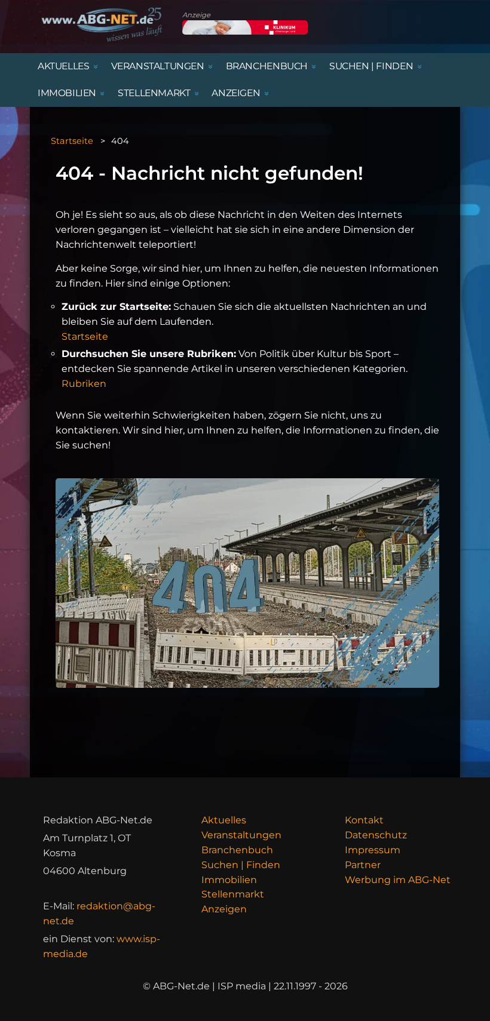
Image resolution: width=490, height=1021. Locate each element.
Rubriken (84, 383)
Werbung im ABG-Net (398, 879)
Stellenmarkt (232, 894)
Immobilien (229, 879)
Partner (363, 865)
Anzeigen (224, 909)
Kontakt (364, 820)
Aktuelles (223, 820)
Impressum (372, 850)
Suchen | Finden (240, 865)
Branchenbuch (237, 850)
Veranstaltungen (241, 835)
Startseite (72, 141)
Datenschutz (376, 835)
